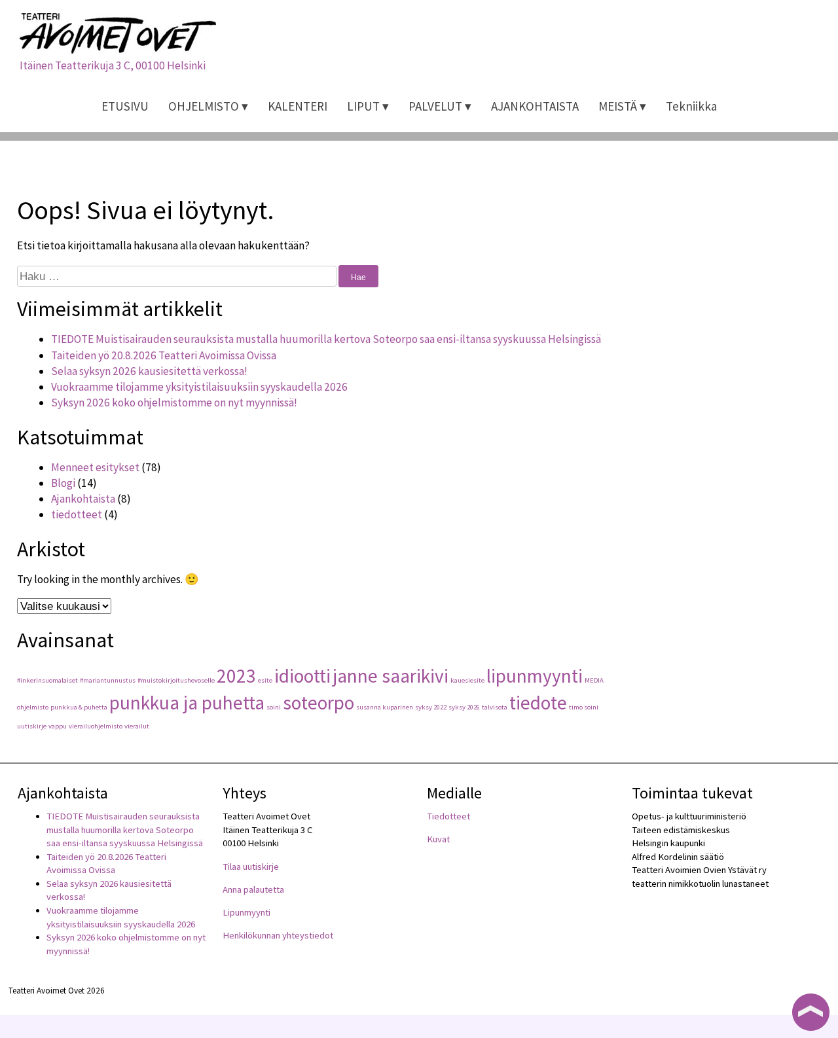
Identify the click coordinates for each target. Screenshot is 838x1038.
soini (273, 707)
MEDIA (594, 680)
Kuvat (438, 839)
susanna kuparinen (384, 707)
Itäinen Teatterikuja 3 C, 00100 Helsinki (113, 65)
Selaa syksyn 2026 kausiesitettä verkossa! (149, 371)
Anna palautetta (253, 889)
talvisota (494, 707)
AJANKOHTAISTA (535, 106)
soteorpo (318, 702)
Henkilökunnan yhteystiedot (278, 935)
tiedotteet (76, 514)
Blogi (63, 483)
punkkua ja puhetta (186, 702)
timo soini (583, 707)
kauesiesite (467, 680)
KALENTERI (297, 106)
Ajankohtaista (83, 499)
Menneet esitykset (95, 467)
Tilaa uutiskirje (251, 866)
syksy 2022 (430, 707)
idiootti (302, 676)
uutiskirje (31, 726)
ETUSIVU (125, 106)
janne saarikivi (390, 676)
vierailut (136, 726)
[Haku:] (177, 276)
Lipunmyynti (246, 912)
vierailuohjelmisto (95, 726)
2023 (236, 676)
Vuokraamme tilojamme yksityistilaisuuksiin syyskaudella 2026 (199, 387)
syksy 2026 (464, 707)
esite (265, 680)
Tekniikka (691, 106)
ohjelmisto (32, 707)
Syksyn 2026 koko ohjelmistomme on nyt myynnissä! (174, 402)
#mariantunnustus (108, 680)
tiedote (538, 702)
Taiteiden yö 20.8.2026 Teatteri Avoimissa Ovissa (163, 355)
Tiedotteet (448, 816)
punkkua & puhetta (78, 707)
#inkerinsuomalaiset (47, 680)
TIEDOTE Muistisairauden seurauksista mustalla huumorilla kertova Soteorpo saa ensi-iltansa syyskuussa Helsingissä (326, 339)
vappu (57, 726)
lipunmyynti (534, 676)
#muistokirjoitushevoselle (176, 680)
